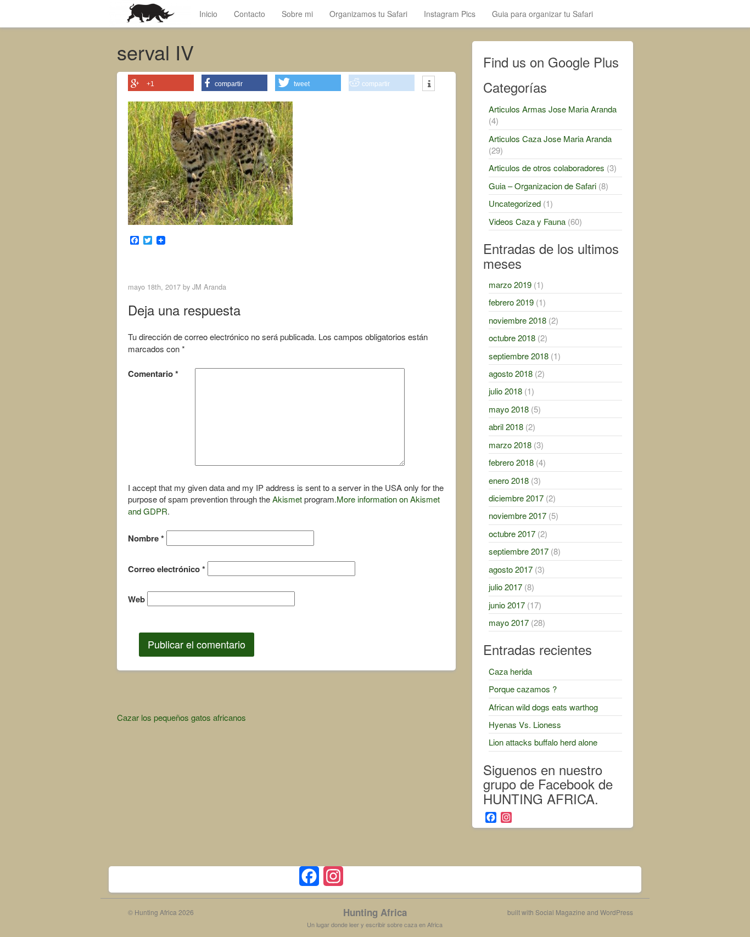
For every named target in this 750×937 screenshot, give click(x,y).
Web (136, 599)
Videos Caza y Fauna (527, 221)
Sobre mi (297, 13)
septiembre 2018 (518, 356)
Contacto (249, 13)
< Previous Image (162, 263)
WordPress (616, 912)
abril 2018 (506, 426)
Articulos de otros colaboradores (547, 167)
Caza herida (510, 671)
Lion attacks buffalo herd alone (543, 742)
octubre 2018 (512, 337)
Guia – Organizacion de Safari (542, 185)
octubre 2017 (512, 533)
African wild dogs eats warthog (543, 707)
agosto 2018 (511, 373)
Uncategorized (515, 203)
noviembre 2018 (517, 320)
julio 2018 (505, 391)
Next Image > (417, 263)
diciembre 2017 (516, 498)
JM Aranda (209, 286)
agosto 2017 (511, 569)
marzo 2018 (510, 444)
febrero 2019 (511, 302)
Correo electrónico (166, 569)
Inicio (208, 13)
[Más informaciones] (428, 84)
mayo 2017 (509, 622)
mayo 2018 (509, 409)
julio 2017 (505, 586)
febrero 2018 (511, 462)
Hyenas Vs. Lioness (525, 724)
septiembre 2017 (518, 551)
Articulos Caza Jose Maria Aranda (550, 138)
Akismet (287, 499)
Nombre (146, 538)
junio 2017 (507, 605)
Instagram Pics (449, 13)
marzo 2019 (510, 284)
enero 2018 (509, 480)
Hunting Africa (375, 912)
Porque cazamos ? (523, 689)
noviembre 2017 (517, 515)
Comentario (153, 374)
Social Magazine (560, 912)
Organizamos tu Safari (368, 13)
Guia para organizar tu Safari (542, 13)
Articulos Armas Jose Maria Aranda (553, 109)
